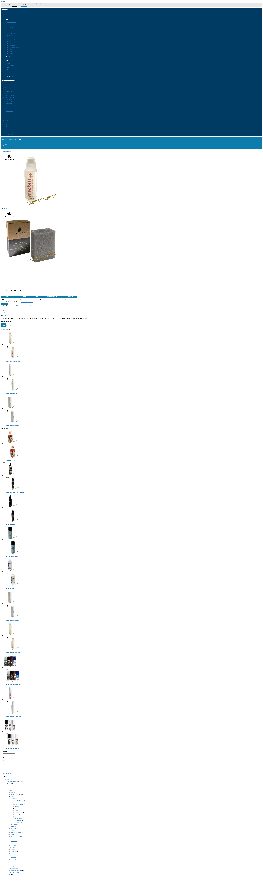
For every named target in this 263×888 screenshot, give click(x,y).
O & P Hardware (9, 111)
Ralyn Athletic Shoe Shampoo (12, 556)
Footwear (9, 874)
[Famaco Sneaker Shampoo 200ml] (30, 206)
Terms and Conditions (7, 761)
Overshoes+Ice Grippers (15, 843)
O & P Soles (8, 119)
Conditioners (13, 824)
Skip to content (4, 1)
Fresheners (12, 830)
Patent (15, 810)
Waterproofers (14, 866)
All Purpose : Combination (19, 800)
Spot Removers (17, 818)
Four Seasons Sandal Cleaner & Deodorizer (15, 492)
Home (4, 87)
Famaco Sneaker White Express (12, 425)
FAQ (7, 124)
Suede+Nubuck (14, 862)
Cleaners (25, 305)
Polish (12, 845)
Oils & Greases (14, 841)
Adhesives (13, 788)
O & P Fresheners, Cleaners (12, 113)
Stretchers (13, 859)
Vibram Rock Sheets (10, 91)
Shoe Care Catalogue (10, 95)
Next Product (6, 208)
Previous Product (7, 151)
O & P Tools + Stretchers (11, 105)
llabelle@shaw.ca (24, 6)
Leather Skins (9, 101)
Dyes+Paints (13, 828)
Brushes (12, 796)
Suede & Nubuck (17, 820)
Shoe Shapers (14, 851)
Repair (4, 89)
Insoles (12, 834)
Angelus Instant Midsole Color (12, 748)
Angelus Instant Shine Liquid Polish (13, 684)
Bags (11, 790)
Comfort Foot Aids (10, 99)
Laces (12, 838)
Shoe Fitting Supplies (14, 872)
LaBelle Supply (5, 9)
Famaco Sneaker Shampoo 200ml (13, 361)
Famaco (2, 307)
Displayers (12, 826)
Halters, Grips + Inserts (16, 832)
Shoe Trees (13, 853)
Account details (9, 126)
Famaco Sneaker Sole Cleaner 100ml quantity (10, 301)
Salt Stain (16, 814)
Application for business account (10, 760)
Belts (12, 792)
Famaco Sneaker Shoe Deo (11, 393)
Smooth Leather (17, 816)
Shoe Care (5, 93)
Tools (11, 864)
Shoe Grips (12, 847)
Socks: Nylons (13, 857)
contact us (85, 318)
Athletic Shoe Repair (18, 305)
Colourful (8, 779)
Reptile (15, 808)
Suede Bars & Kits (18, 822)
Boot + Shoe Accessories (16, 794)
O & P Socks (9, 117)
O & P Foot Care (9, 107)
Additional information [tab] (8, 312)
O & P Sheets (9, 115)
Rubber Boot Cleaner (18, 812)
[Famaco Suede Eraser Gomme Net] (30, 263)
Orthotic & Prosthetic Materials (10, 97)
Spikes (11, 855)
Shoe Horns (13, 849)
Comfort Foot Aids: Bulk (16, 870)
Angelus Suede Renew (10, 524)
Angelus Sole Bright (10, 588)
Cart (7, 128)
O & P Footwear (9, 109)
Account (5, 122)
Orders (7, 130)
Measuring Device (14, 868)
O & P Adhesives (9, 103)
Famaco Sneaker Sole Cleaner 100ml (10, 146)
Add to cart (4, 303)
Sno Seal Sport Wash (10, 460)
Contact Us (5, 120)
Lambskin (16, 806)
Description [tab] (5, 310)
